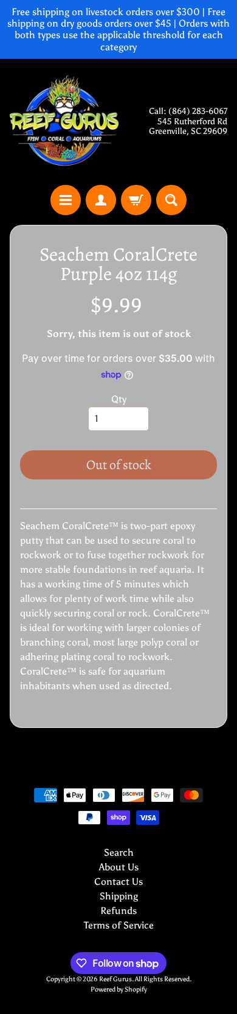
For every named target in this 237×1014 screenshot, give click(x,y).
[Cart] (136, 200)
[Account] (101, 200)
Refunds (118, 910)
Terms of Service (119, 925)
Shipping (119, 896)
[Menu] (65, 200)
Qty (118, 399)
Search (119, 852)
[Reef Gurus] (64, 121)
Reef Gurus (115, 979)
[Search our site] (171, 200)
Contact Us (118, 881)
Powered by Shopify (119, 989)
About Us (119, 867)
